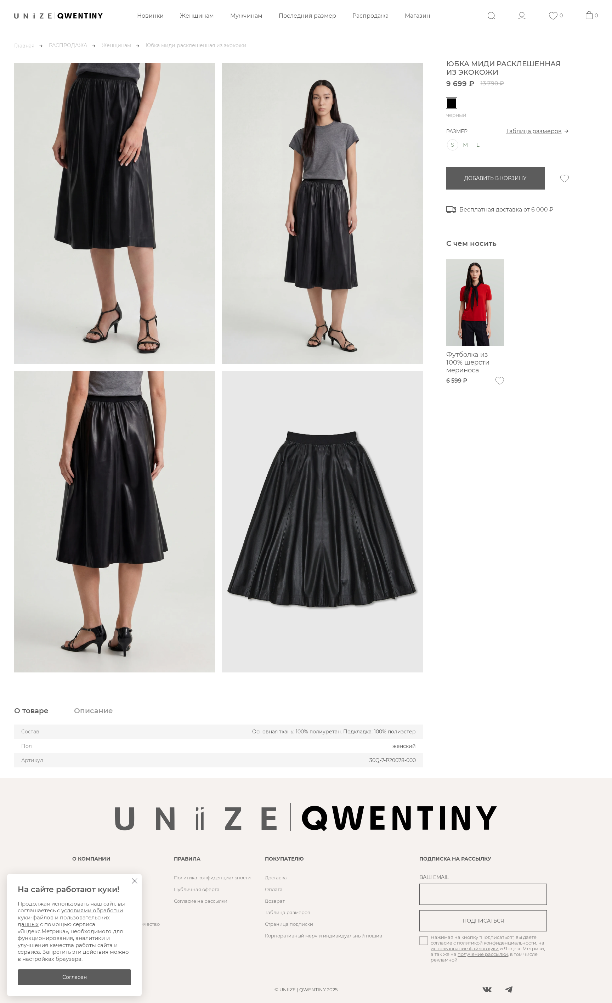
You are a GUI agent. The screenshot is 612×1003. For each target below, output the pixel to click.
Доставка (276, 877)
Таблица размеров (534, 131)
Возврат (275, 901)
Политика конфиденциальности (212, 877)
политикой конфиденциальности (496, 943)
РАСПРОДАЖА (68, 45)
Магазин (417, 15)
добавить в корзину (495, 178)
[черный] (451, 103)
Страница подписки (289, 924)
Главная (24, 46)
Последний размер (307, 15)
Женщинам (197, 15)
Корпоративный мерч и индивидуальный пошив (323, 936)
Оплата (274, 889)
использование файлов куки (465, 948)
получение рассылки (483, 954)
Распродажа (370, 15)
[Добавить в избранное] (564, 178)
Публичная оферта (197, 889)
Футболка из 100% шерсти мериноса (467, 362)
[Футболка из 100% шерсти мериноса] (475, 302)
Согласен (74, 977)
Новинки (150, 15)
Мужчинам (246, 15)
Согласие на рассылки (200, 901)
